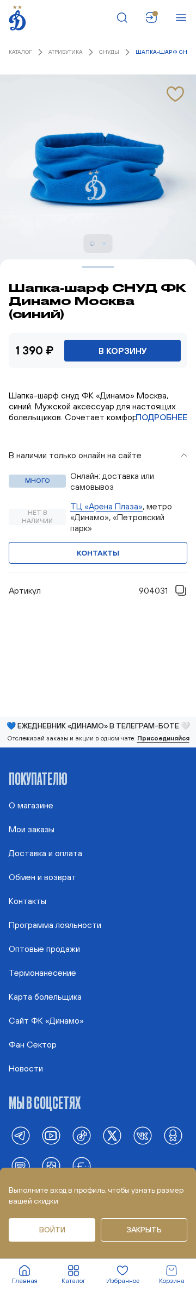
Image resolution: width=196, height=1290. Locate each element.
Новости (26, 1068)
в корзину (123, 351)
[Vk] (143, 1136)
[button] (98, 455)
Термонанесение (42, 972)
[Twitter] (112, 1136)
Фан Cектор (33, 1044)
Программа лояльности (55, 925)
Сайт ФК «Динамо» (46, 1020)
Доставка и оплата (45, 853)
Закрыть (144, 1229)
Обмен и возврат (42, 877)
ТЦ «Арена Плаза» (106, 506)
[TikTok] (82, 1136)
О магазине (31, 805)
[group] (98, 508)
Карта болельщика (45, 996)
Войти (52, 1229)
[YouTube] (51, 1136)
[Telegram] (21, 1136)
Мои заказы (31, 829)
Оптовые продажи (44, 949)
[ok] (173, 1136)
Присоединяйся (163, 738)
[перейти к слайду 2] (104, 243)
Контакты (98, 553)
